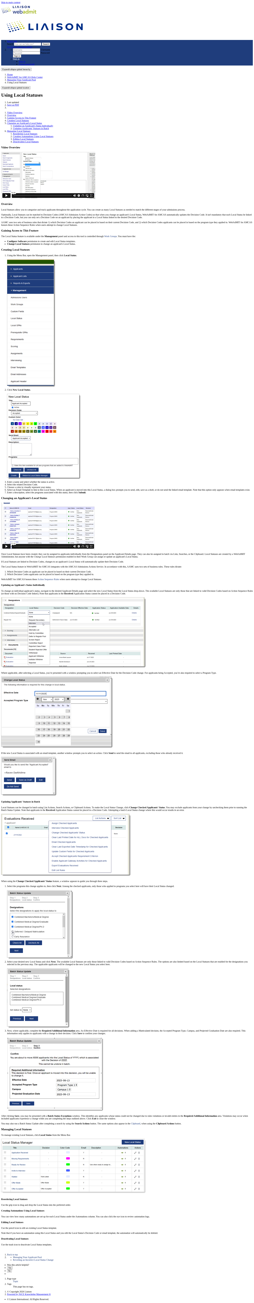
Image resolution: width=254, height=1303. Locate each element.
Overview (11, 115)
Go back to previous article (19, 47)
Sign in (17, 56)
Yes (9, 1268)
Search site (12, 41)
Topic (15, 1281)
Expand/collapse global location (15, 88)
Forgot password (26, 64)
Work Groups (110, 236)
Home (10, 74)
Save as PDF (13, 105)
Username (45, 49)
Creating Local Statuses (18, 120)
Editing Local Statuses (23, 139)
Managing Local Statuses (18, 131)
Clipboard (135, 1123)
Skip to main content (10, 2)
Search (10, 44)
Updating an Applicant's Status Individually (33, 126)
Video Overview (14, 112)
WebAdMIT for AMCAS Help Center (25, 77)
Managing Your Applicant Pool (21, 80)
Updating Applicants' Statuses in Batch (31, 128)
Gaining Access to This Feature (21, 118)
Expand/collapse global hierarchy (16, 69)
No (9, 1271)
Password (45, 53)
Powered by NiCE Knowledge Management (29, 1294)
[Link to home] (45, 36)
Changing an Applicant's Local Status (24, 123)
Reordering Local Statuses (25, 134)
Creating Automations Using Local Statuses (33, 136)
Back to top (12, 1254)
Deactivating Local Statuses (26, 141)
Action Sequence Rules (48, 579)
